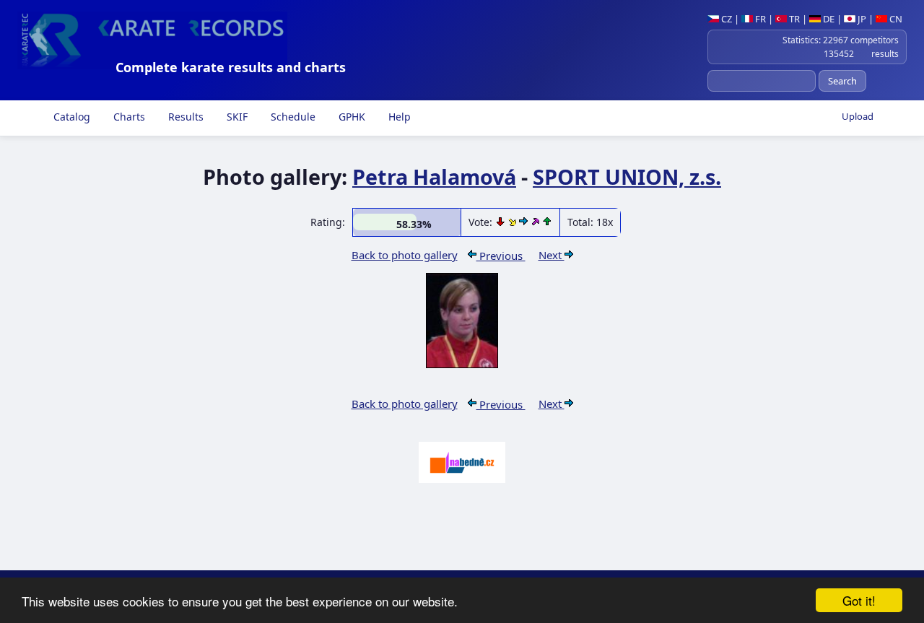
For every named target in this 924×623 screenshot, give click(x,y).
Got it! (859, 600)
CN (894, 18)
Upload (857, 116)
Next (552, 255)
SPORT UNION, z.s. (627, 176)
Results (184, 116)
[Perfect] (536, 222)
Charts (127, 116)
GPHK (350, 116)
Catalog (70, 116)
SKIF (236, 116)
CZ (725, 18)
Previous (501, 255)
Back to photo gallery (405, 255)
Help (398, 116)
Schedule (291, 116)
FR (759, 18)
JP (860, 18)
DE (827, 18)
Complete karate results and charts (231, 67)
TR (793, 18)
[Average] (513, 222)
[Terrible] (501, 222)
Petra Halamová (434, 176)
